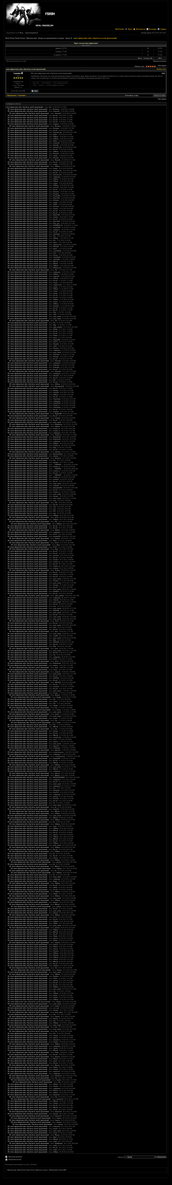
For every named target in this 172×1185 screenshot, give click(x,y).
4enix (55, 627)
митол (55, 337)
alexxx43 (56, 187)
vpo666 (55, 636)
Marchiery (58, 458)
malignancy (56, 229)
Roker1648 (56, 198)
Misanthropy (58, 424)
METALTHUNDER (59, 777)
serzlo (55, 826)
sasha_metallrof (57, 327)
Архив (67, 38)
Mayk (55, 540)
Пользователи (140, 29)
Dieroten (57, 1056)
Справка (163, 29)
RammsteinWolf (59, 386)
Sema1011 (56, 809)
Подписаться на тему (15, 1159)
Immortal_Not (57, 132)
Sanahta (59, 697)
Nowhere (56, 559)
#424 (163, 73)
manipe (55, 155)
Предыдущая (11, 95)
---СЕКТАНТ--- (58, 464)
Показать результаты (159, 61)
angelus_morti (57, 244)
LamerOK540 (57, 251)
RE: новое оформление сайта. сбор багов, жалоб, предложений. (27, 109)
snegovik (57, 672)
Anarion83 (56, 111)
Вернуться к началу (41, 1170)
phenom (55, 741)
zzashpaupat (56, 177)
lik (54, 803)
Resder (55, 134)
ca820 (55, 346)
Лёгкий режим (53, 1170)
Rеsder (55, 881)
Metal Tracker (119, 29)
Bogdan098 (56, 339)
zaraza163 (56, 686)
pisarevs (55, 665)
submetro (56, 965)
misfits (55, 1141)
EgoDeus (56, 976)
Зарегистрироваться (31, 32)
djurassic (55, 456)
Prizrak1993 (56, 196)
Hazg (54, 447)
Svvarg (55, 693)
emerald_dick (57, 737)
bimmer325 (56, 1071)
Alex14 (55, 341)
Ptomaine (56, 348)
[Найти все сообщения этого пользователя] (35, 92)
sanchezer (56, 479)
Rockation (56, 109)
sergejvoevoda (57, 284)
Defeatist (55, 390)
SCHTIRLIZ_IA (58, 225)
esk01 (55, 314)
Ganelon (17, 73)
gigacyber (56, 746)
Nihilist (55, 329)
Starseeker (56, 306)
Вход (21, 32)
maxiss (55, 1133)
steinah (55, 1128)
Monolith (56, 145)
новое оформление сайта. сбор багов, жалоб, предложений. (24, 107)
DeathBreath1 (59, 1143)
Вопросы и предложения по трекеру (51, 38)
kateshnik (56, 411)
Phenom (55, 1058)
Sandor (55, 978)
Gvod (55, 739)
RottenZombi (57, 437)
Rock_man (56, 223)
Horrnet (55, 1063)
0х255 (57, 517)
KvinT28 (56, 792)
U (54, 380)
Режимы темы (161, 69)
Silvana (55, 255)
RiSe (54, 312)
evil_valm (56, 1008)
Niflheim (55, 136)
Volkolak (56, 600)
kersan (55, 1061)
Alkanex (55, 1084)
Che (50, 107)
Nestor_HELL (57, 877)
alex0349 (56, 392)
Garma (55, 669)
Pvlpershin (56, 354)
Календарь (153, 29)
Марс (55, 325)
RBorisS (55, 261)
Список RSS (62, 1170)
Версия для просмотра (15, 1156)
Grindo (55, 701)
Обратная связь (31, 38)
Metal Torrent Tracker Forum (15, 38)
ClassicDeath (57, 257)
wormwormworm (58, 752)
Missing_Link (57, 267)
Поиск (130, 29)
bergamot (56, 124)
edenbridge (56, 234)
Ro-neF (55, 115)
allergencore (56, 1039)
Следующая (21, 95)
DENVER (56, 610)
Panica (55, 242)
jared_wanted (57, 316)
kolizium (55, 568)
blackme (57, 538)
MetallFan (56, 591)
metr (54, 500)
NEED (55, 204)
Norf (54, 253)
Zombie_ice (56, 405)
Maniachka (56, 790)
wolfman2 (56, 485)
